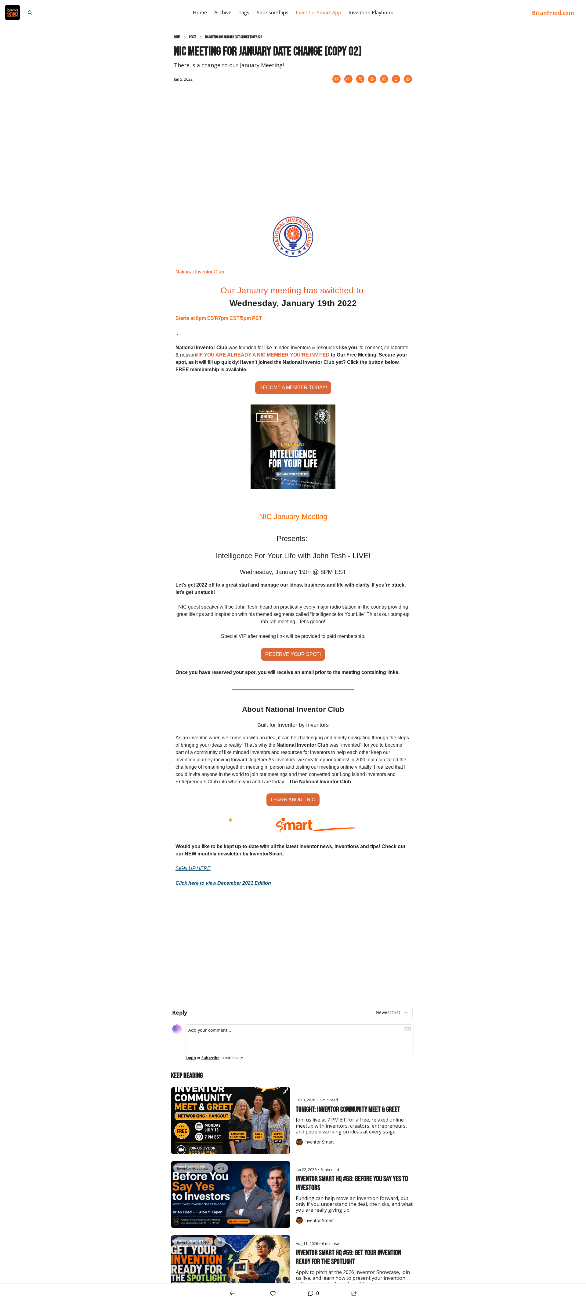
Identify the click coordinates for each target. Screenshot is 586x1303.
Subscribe (210, 1058)
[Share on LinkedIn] (384, 79)
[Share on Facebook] (348, 79)
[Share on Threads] (372, 79)
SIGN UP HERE (193, 868)
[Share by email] (336, 79)
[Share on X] (360, 79)
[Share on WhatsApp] (408, 79)
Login (191, 1058)
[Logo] (12, 12)
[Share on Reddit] (396, 79)
